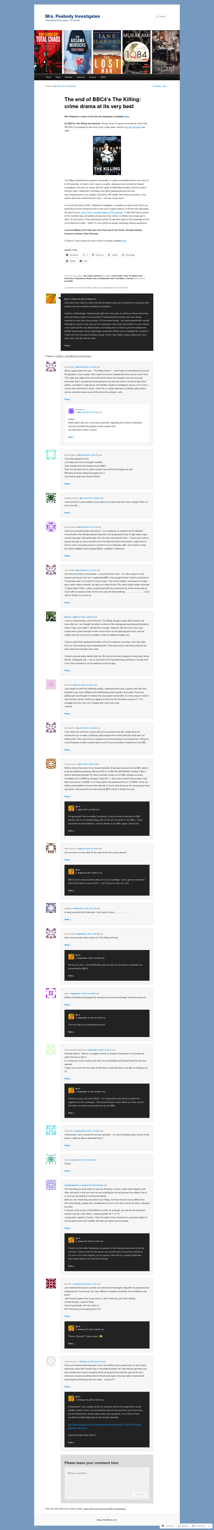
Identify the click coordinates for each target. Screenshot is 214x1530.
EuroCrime (69, 278)
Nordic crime (91, 278)
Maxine (67, 617)
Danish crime (137, 275)
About (58, 77)
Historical (81, 77)
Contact (92, 77)
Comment (139, 1494)
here (126, 116)
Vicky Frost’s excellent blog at (102, 212)
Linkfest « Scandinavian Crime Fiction (73, 356)
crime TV (127, 275)
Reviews (68, 77)
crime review (117, 275)
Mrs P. (67, 299)
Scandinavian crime (106, 278)
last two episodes (133, 126)
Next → (166, 86)
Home (48, 77)
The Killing (119, 278)
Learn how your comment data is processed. (105, 1508)
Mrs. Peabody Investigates (72, 16)
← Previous (156, 86)
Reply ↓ (67, 345)
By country (88, 275)
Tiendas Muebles (71, 1185)
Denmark (98, 275)
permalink (68, 281)
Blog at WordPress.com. (107, 1520)
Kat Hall (72, 86)
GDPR (103, 77)
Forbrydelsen (79, 278)
